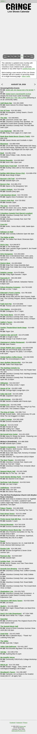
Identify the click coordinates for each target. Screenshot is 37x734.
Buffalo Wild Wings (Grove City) (12, 173)
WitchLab (4, 665)
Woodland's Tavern (7, 672)
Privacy (25, 722)
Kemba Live (4, 405)
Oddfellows (4, 488)
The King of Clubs (7, 412)
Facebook (12, 722)
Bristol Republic (6, 160)
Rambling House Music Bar (10, 530)
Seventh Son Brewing (8, 569)
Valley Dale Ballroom (8, 646)
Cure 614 (3, 224)
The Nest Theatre (6, 460)
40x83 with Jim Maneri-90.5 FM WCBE (19, 90)
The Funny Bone (6, 315)
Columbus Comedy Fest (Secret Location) (16, 213)
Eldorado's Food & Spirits (10, 293)
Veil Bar (3, 652)
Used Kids (4, 634)
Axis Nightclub (6, 131)
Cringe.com (22, 726)
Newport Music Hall (7, 471)
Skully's (3, 606)
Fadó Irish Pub (6, 304)
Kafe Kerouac (5, 399)
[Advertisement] (18, 34)
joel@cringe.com (29, 69)
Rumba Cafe (5, 548)
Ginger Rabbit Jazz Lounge (10, 348)
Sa (25, 56)
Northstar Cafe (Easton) (9, 482)
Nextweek (32, 56)
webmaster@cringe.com (18, 730)
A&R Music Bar (6, 103)
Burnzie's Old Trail (7, 179)
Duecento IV (5, 278)
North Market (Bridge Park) (10, 477)
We (15, 56)
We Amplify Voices (7, 657)
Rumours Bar (5, 556)
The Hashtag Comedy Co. (10, 368)
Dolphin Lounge (6, 272)
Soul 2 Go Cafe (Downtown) (11, 613)
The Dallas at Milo (7, 237)
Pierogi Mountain (6, 524)
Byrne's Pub (5, 184)
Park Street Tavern (7, 514)
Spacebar (4, 619)
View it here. (26, 76)
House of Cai (5, 388)
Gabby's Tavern (6, 322)
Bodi (2, 153)
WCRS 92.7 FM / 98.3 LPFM (16, 98)
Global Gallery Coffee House (11, 357)
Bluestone (4, 144)
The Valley (4, 641)
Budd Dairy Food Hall (8, 166)
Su (28, 56)
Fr (22, 56)
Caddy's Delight (6, 189)
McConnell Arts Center (9, 434)
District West (5, 263)
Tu (12, 56)
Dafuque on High (6, 232)
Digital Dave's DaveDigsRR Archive (18, 94)
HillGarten (4, 383)
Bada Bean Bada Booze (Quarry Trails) (15, 136)
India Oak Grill (5, 394)
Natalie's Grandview (8, 447)
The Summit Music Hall (9, 626)
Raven (2, 541)
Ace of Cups (5, 110)
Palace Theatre (6, 508)
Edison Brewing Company (10, 287)
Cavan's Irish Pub (7, 200)
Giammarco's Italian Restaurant (12, 342)
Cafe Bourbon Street (8, 195)
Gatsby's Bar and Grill (8, 335)
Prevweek (4, 56)
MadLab (3, 425)
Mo (9, 56)
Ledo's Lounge (6, 419)
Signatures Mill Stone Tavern (11, 601)
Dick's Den (4, 245)
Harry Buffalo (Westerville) (10, 362)
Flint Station (5, 309)
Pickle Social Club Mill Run (10, 519)
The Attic (3, 118)
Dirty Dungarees (6, 254)
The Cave (4, 206)
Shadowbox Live (6, 591)
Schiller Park (5, 561)
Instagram (19, 722)
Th (19, 56)
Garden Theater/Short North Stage (13, 328)
